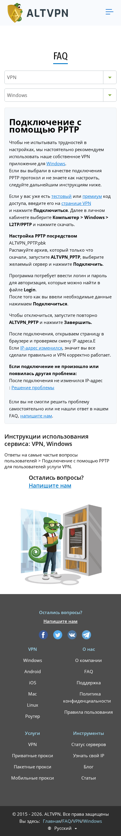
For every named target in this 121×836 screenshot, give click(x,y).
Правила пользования (88, 712)
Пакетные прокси (32, 767)
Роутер (32, 716)
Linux (32, 705)
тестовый (61, 196)
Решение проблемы (32, 387)
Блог (88, 767)
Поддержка (89, 682)
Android (32, 671)
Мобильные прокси (32, 778)
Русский (63, 828)
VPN (32, 744)
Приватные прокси (32, 755)
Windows (55, 163)
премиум (92, 196)
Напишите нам (50, 485)
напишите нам (36, 416)
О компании (88, 660)
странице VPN (76, 203)
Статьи (88, 778)
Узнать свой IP (88, 755)
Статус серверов (88, 744)
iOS (32, 682)
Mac (32, 694)
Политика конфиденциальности (87, 697)
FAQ (88, 671)
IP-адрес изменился (41, 348)
